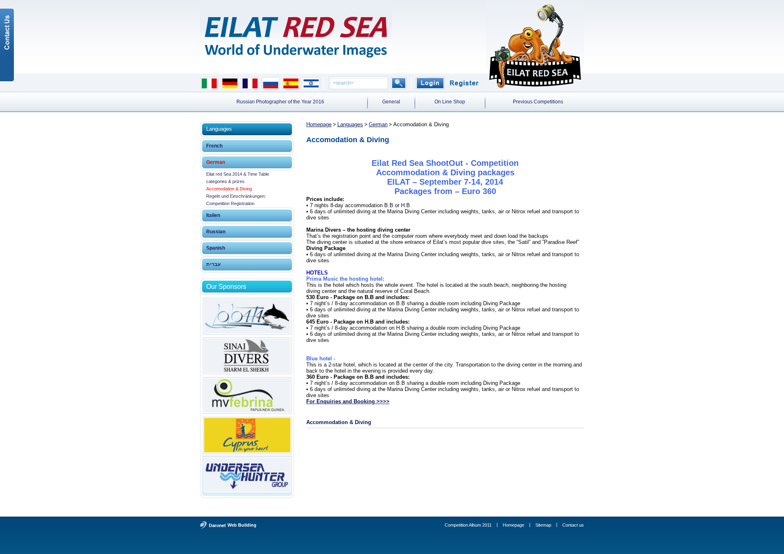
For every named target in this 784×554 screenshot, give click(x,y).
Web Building (241, 525)
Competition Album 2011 (468, 525)
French (214, 146)
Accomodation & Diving (229, 188)
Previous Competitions (538, 102)
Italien (213, 215)
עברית (213, 264)
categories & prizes (225, 181)
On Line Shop (449, 102)
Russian (215, 232)
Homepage (319, 124)
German (215, 162)
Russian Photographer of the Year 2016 (280, 102)
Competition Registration (230, 203)
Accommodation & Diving (338, 422)
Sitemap (543, 525)
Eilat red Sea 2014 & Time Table (237, 174)
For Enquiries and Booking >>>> (348, 401)
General (391, 102)
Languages (350, 124)
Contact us (573, 525)
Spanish (215, 248)
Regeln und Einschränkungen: (236, 196)
